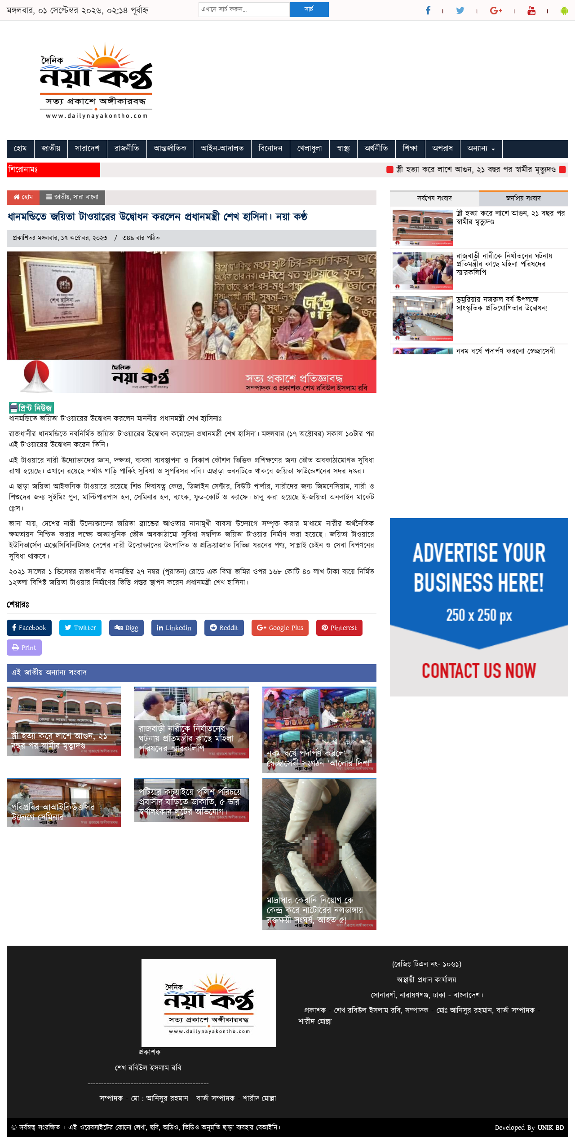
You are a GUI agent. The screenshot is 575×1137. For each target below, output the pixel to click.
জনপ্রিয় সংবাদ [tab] (523, 198)
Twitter (83, 628)
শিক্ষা (410, 148)
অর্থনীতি (376, 148)
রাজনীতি (127, 148)
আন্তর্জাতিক (170, 148)
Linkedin (177, 628)
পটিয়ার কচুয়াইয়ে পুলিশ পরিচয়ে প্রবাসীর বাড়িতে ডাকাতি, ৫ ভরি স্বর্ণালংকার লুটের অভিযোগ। (190, 802)
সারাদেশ (87, 148)
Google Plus (284, 628)
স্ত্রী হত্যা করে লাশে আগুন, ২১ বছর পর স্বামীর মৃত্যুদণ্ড (456, 170)
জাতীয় (51, 148)
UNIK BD (551, 1128)
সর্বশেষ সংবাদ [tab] (434, 198)
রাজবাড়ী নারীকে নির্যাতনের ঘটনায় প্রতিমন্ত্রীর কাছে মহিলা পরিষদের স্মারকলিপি (186, 739)
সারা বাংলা (85, 197)
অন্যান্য (479, 148)
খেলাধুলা (309, 148)
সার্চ (309, 9)
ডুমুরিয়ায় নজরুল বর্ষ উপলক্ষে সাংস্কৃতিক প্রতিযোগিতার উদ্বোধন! (502, 304)
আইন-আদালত (222, 148)
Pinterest (342, 628)
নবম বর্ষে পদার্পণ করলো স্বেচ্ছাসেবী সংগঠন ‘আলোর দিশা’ (319, 759)
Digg (130, 628)
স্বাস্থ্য (343, 148)
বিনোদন (271, 148)
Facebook (31, 628)
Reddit (228, 628)
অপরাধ (443, 148)
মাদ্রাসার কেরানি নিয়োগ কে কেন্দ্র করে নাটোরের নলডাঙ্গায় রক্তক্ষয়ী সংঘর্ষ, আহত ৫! (315, 911)
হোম (20, 148)
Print (27, 647)
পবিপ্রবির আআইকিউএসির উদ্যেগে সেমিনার (53, 813)
